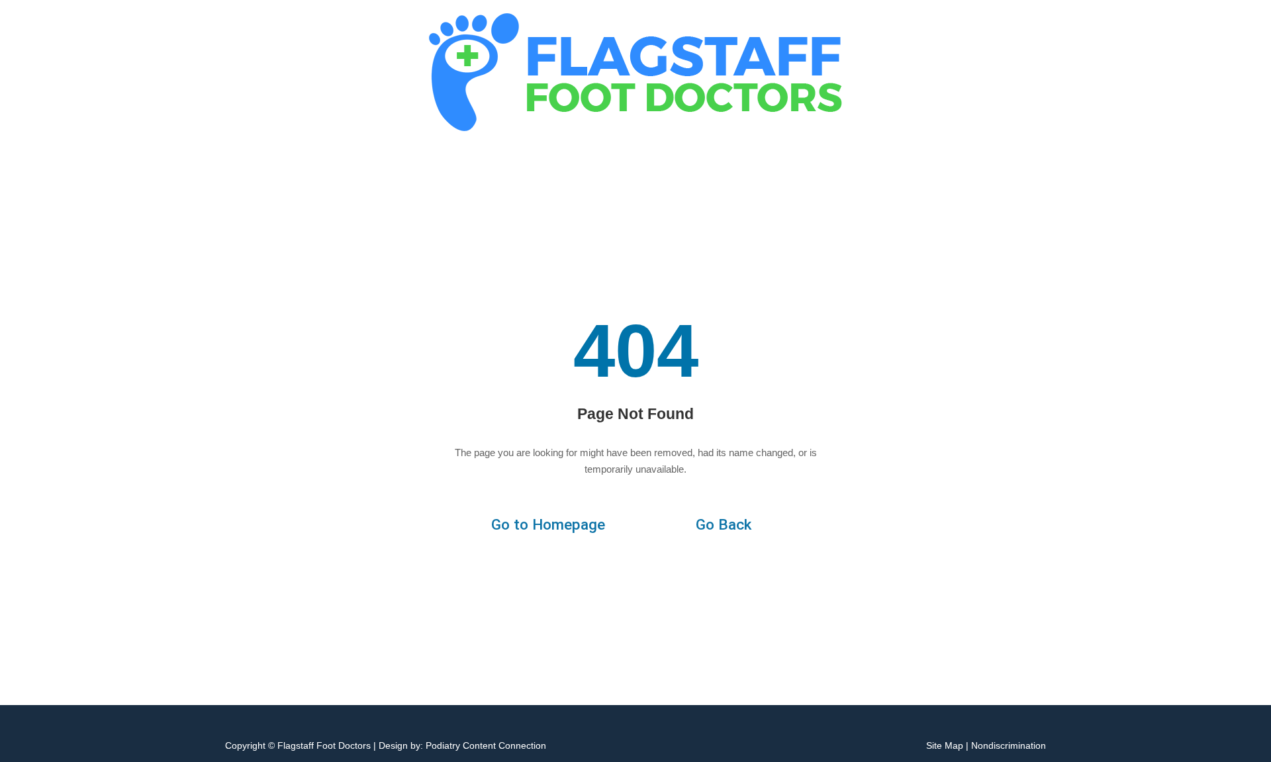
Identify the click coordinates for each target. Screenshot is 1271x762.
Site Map (944, 745)
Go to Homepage (548, 525)
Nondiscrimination (1008, 745)
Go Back (723, 525)
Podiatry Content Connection (486, 745)
